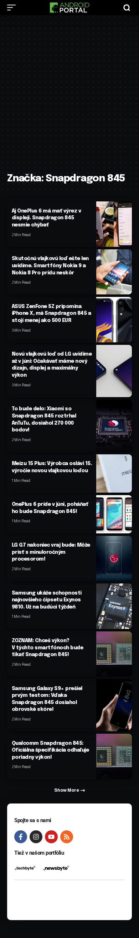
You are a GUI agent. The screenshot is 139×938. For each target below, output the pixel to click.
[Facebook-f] (20, 836)
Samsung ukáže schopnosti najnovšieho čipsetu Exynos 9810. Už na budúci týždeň (47, 600)
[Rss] (66, 836)
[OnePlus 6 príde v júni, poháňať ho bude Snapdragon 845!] (114, 514)
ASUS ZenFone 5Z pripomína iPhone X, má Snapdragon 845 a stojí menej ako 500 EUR (51, 313)
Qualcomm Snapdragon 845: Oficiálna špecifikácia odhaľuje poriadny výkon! (50, 750)
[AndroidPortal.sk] (69, 7)
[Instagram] (36, 836)
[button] (13, 7)
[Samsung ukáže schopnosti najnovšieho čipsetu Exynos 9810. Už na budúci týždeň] (114, 606)
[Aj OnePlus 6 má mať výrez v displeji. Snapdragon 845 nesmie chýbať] (114, 223)
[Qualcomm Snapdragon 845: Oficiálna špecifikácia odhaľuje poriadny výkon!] (114, 756)
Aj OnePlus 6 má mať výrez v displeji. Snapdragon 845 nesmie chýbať (46, 218)
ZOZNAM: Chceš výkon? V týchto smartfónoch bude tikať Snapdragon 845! (47, 647)
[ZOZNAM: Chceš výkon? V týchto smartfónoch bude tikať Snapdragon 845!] (114, 653)
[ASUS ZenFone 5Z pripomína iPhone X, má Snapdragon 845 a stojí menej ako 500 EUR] (114, 319)
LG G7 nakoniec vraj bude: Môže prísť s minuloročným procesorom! (51, 552)
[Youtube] (51, 836)
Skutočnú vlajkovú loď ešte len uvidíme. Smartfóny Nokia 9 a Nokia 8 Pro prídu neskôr (50, 265)
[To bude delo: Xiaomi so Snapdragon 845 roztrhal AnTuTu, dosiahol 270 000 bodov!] (114, 426)
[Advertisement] (69, 97)
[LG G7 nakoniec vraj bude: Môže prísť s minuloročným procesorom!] (114, 558)
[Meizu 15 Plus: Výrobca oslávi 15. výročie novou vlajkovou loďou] (114, 473)
